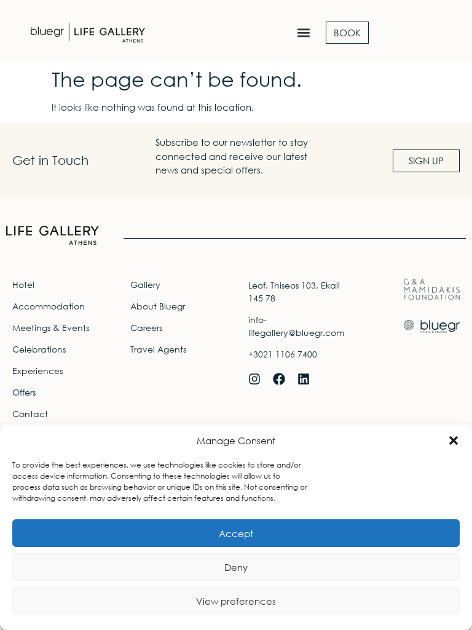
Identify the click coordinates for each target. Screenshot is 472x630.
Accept (236, 533)
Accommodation (48, 306)
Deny (236, 567)
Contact (30, 414)
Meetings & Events (50, 327)
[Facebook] (279, 379)
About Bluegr (157, 306)
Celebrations (39, 349)
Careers (146, 327)
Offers (24, 392)
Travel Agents (158, 349)
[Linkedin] (303, 379)
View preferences (236, 601)
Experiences (37, 371)
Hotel (23, 284)
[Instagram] (254, 379)
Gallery (145, 284)
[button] (453, 440)
